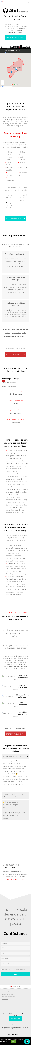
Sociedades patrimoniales (8, 996)
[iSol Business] (3, 2)
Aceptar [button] (13, 1041)
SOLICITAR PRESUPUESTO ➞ (15, 218)
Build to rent (5, 999)
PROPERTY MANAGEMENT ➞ (15, 734)
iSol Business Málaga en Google (13, 879)
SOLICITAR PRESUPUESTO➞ (15, 38)
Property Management (7, 994)
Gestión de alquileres (7, 992)
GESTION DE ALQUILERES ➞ (15, 354)
